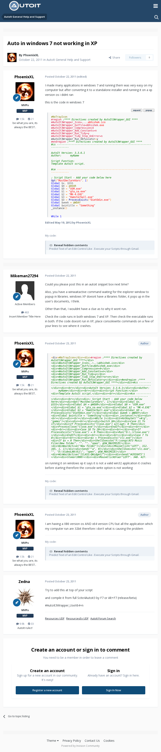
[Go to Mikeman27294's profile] (25, 290)
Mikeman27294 (24, 275)
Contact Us (92, 741)
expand (136, 110)
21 (32, 119)
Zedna (24, 581)
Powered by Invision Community (80, 746)
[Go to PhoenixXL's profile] (12, 57)
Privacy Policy (71, 741)
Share (115, 57)
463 (26, 312)
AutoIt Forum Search (103, 618)
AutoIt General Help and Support (69, 60)
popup (149, 110)
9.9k (22, 624)
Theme (52, 741)
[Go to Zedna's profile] (25, 596)
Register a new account (47, 690)
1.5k (22, 119)
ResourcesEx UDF (77, 618)
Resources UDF (54, 618)
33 (32, 624)
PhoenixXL (31, 55)
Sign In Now (113, 690)
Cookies (109, 741)
